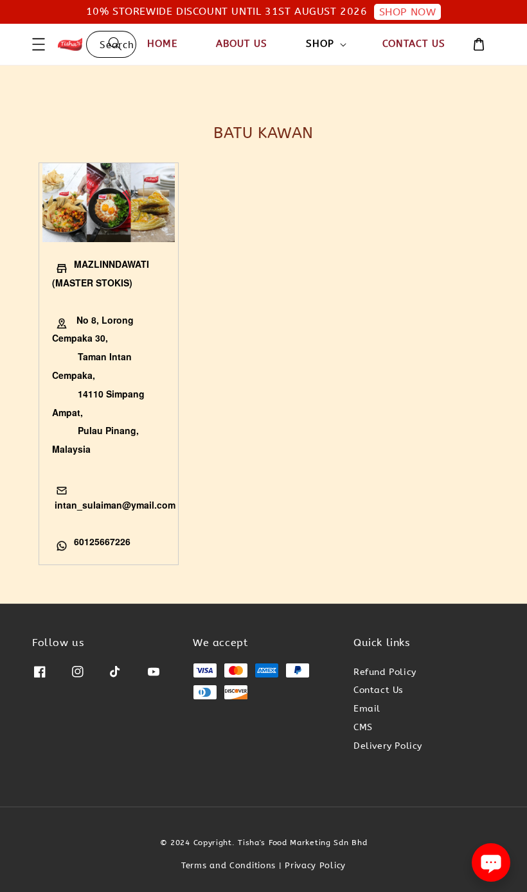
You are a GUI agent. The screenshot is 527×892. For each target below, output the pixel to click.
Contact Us (413, 43)
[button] (38, 44)
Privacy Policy (315, 865)
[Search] (115, 44)
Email (366, 708)
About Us (241, 43)
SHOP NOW (407, 12)
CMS (363, 727)
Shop (320, 43)
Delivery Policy (387, 745)
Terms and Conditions (228, 865)
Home (162, 43)
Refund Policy (384, 672)
